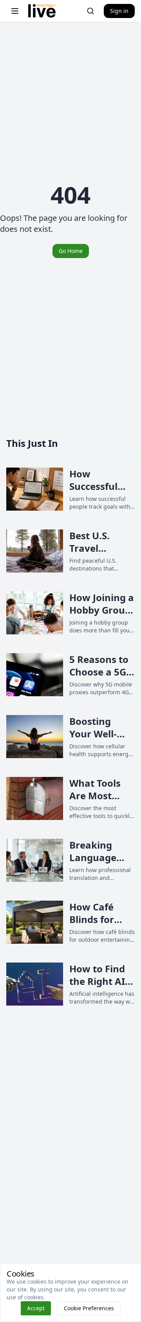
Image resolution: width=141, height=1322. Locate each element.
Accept (36, 1308)
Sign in (119, 10)
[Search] (90, 11)
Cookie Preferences (89, 1308)
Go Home (71, 251)
